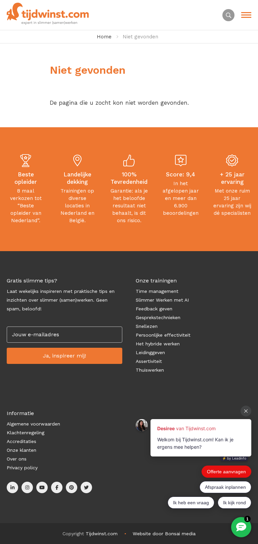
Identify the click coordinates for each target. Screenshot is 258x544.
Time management (157, 291)
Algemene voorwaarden (33, 424)
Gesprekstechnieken (158, 317)
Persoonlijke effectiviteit (163, 335)
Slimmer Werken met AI (162, 300)
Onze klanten (21, 450)
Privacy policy (22, 467)
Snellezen (147, 326)
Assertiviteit (149, 361)
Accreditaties (21, 441)
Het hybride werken (158, 343)
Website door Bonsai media (164, 533)
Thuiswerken (150, 370)
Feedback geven (154, 308)
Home (104, 37)
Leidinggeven (150, 352)
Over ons (17, 459)
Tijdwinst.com (102, 533)
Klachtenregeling (25, 432)
